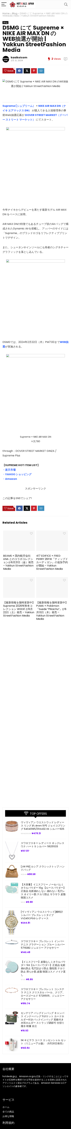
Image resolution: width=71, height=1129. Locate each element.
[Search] (66, 4)
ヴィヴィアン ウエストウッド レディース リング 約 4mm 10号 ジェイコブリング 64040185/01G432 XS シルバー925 (43, 826)
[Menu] (4, 4)
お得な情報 (8, 1116)
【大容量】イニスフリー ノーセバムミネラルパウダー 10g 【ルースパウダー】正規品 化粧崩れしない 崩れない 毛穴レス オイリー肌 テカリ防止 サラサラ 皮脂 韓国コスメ (43, 891)
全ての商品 (8, 1111)
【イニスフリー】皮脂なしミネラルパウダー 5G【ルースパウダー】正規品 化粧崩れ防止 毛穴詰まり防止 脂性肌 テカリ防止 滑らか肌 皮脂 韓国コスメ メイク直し (43, 968)
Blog (14, 13)
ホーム (5, 1107)
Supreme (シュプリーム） (18, 106)
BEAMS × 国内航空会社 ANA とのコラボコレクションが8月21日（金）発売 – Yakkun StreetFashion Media (18, 562)
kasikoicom (19, 57)
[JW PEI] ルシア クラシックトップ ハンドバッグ (43, 868)
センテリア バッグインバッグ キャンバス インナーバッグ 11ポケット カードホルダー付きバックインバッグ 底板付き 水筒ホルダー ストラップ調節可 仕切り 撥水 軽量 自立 (42, 1019)
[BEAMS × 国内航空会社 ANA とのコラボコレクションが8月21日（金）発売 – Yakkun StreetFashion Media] (19, 533)
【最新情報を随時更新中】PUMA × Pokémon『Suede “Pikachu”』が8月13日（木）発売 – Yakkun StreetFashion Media (52, 611)
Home (6, 13)
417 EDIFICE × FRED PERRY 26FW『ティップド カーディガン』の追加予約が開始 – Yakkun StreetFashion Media (52, 562)
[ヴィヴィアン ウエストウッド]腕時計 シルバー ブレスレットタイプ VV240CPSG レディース (42, 915)
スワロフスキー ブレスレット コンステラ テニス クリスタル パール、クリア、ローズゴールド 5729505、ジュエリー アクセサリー (43, 994)
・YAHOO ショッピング (17, 474)
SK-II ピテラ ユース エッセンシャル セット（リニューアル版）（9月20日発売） (43, 1041)
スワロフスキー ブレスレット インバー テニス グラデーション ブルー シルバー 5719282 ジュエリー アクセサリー (43, 944)
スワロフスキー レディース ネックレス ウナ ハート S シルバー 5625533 (42, 844)
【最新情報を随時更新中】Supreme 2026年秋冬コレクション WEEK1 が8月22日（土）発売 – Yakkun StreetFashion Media (19, 609)
